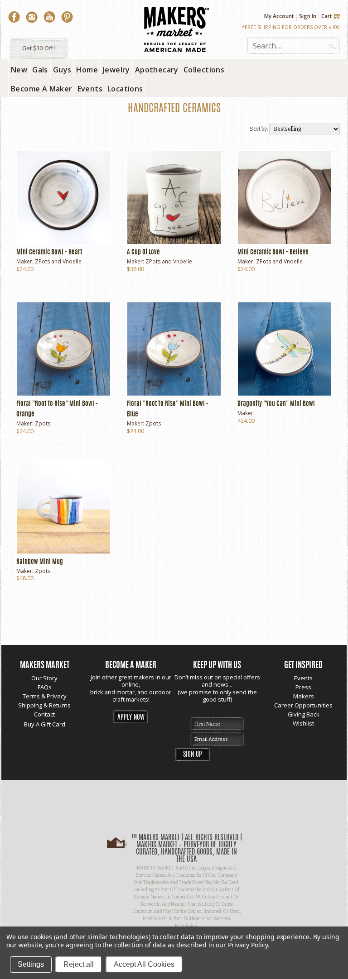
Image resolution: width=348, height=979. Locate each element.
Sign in (307, 16)
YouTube (49, 17)
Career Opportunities (303, 705)
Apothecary (157, 70)
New (19, 70)
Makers (303, 696)
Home (87, 70)
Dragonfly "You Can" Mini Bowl (276, 404)
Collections (204, 70)
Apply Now (131, 717)
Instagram (32, 17)
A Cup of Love (143, 252)
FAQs (45, 687)
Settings (31, 964)
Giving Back (303, 714)
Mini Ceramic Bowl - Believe (273, 252)
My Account (279, 16)
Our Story (44, 678)
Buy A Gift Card (44, 724)
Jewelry (116, 70)
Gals (40, 70)
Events (303, 678)
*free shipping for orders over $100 (291, 27)
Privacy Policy (247, 945)
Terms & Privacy (45, 696)
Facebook (14, 17)
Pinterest (67, 17)
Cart (326, 16)
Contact (44, 714)
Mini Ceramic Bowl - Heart (49, 252)
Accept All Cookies (144, 964)
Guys (62, 70)
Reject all (78, 964)
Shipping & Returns (44, 705)
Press (303, 687)
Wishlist (303, 723)
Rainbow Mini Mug (39, 562)
